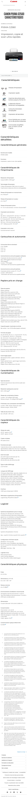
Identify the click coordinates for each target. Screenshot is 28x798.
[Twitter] (17, 792)
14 (7, 586)
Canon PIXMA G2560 (5, 75)
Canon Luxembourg (13, 789)
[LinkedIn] (14, 792)
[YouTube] (20, 792)
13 (25, 534)
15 (11, 617)
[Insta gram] (10, 792)
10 (22, 398)
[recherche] (2, 2)
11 (11, 432)
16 (5, 624)
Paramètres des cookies (14, 785)
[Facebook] (7, 792)
